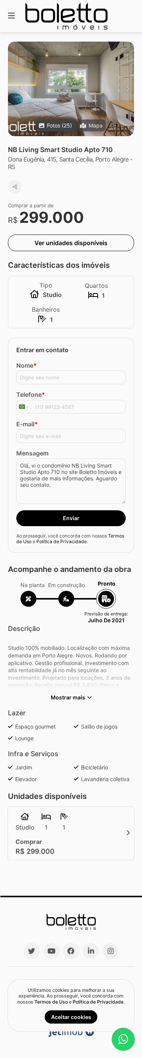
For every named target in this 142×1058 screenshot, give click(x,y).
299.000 (51, 217)
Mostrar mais (68, 697)
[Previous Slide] (14, 89)
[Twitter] (32, 951)
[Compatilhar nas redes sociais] (15, 187)
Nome (26, 365)
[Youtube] (51, 951)
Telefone (30, 394)
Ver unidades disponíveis (71, 243)
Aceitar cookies (71, 1017)
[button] (71, 89)
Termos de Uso (51, 1002)
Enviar (71, 518)
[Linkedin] (91, 951)
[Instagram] (111, 951)
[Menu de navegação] (11, 16)
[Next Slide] (128, 89)
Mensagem (32, 453)
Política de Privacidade (61, 541)
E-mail (27, 424)
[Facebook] (71, 951)
